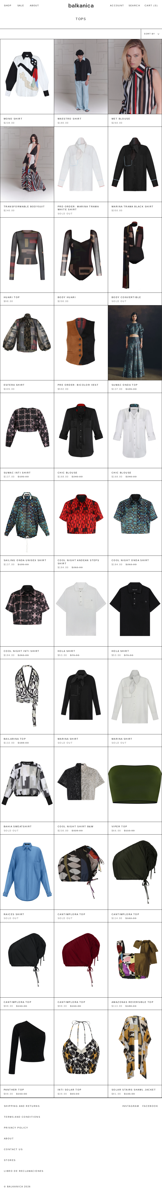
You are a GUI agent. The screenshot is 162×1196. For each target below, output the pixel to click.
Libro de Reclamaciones (24, 1171)
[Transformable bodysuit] (27, 164)
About (9, 1138)
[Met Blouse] (135, 76)
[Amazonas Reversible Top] (135, 959)
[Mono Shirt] (27, 76)
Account (117, 7)
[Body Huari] (81, 255)
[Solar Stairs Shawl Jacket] (135, 1047)
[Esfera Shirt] (27, 342)
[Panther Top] (27, 1047)
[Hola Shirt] (81, 609)
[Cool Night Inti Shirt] (27, 609)
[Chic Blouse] (81, 430)
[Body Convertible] (135, 255)
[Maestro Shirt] (81, 76)
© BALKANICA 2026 (17, 1186)
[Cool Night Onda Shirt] (135, 518)
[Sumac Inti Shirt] (27, 430)
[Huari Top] (27, 255)
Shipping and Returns (22, 1106)
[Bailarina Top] (27, 696)
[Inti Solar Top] (81, 1047)
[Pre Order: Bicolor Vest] (81, 342)
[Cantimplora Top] (81, 872)
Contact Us (13, 1149)
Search (134, 6)
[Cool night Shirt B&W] (81, 784)
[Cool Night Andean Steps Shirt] (81, 518)
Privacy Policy (16, 1128)
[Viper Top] (135, 784)
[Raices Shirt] (27, 872)
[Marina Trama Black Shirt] (135, 164)
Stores (10, 1160)
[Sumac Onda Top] (135, 342)
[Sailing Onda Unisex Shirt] (27, 518)
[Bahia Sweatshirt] (27, 784)
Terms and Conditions (22, 1117)
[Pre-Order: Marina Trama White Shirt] (81, 164)
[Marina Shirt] (81, 696)
